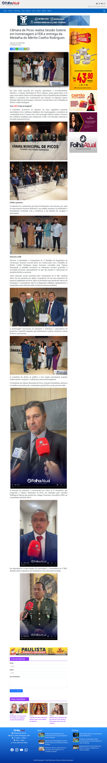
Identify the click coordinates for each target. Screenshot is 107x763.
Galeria (44, 11)
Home (5, 11)
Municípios (17, 11)
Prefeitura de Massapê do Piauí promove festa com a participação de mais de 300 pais (56, 735)
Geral (23, 11)
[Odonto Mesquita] (83, 122)
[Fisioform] (53, 20)
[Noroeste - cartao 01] (83, 101)
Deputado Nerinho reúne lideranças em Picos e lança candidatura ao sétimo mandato (90, 748)
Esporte (28, 11)
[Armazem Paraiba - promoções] (83, 59)
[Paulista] (38, 651)
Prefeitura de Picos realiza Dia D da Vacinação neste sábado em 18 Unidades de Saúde (55, 749)
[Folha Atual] (83, 143)
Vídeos (49, 11)
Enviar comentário (16, 691)
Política (10, 11)
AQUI (15, 106)
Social (33, 11)
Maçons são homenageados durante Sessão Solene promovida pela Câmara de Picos (56, 742)
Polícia (38, 11)
